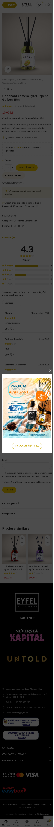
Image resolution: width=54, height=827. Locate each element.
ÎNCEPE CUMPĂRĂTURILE (27, 446)
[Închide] (50, 370)
